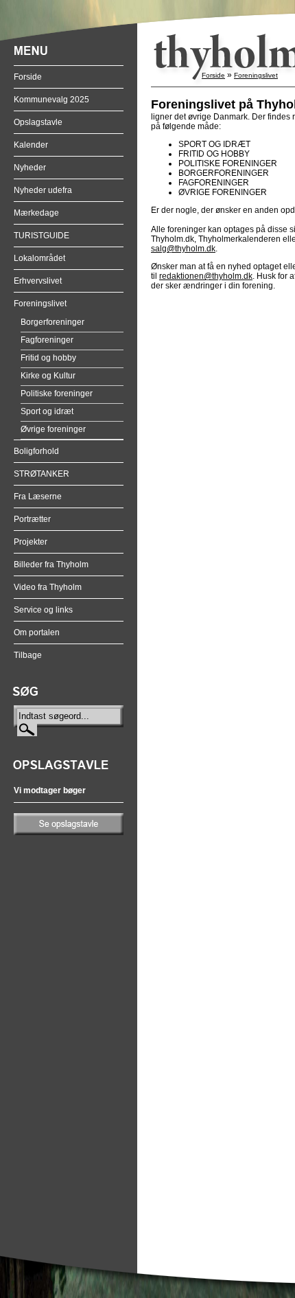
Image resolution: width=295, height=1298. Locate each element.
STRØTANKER (41, 474)
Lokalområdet (39, 258)
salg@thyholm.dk (183, 248)
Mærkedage (36, 213)
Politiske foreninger (57, 393)
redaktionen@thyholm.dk (205, 276)
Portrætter (32, 519)
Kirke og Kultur (48, 375)
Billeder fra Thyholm (51, 564)
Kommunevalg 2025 (51, 99)
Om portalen (37, 632)
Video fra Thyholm (48, 587)
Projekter (30, 542)
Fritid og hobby (48, 358)
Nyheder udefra (43, 190)
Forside (28, 77)
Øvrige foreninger (53, 429)
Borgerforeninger (52, 322)
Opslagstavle (38, 122)
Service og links (43, 610)
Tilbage (28, 655)
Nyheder (30, 167)
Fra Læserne (38, 496)
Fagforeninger (47, 340)
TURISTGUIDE (41, 235)
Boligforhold (36, 451)
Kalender (31, 145)
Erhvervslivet (38, 281)
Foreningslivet (40, 303)
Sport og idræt (47, 411)
